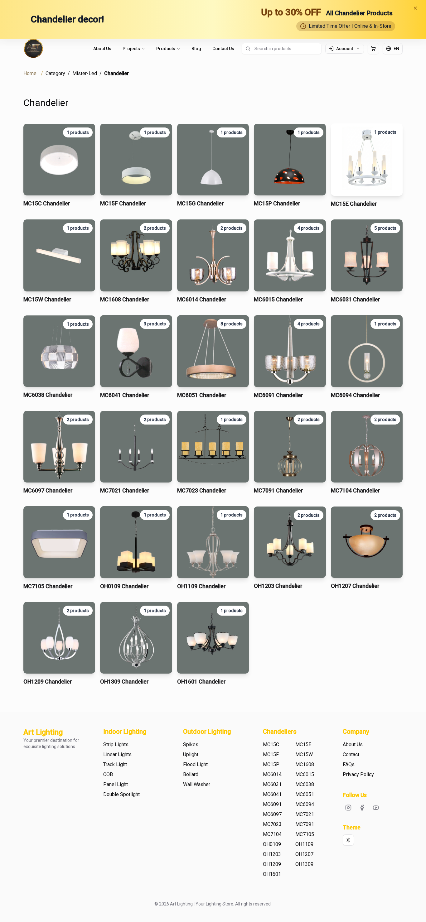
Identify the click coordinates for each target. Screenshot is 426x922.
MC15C (271, 744)
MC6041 (272, 794)
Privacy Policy (358, 774)
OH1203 (272, 854)
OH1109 (304, 844)
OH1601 (272, 874)
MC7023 (272, 824)
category (55, 73)
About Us (102, 48)
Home (29, 73)
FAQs (349, 764)
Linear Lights (117, 754)
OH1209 (272, 864)
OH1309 (304, 864)
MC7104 (272, 834)
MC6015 (304, 774)
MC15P (271, 764)
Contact (351, 754)
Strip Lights (115, 744)
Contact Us (223, 48)
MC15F (271, 754)
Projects (131, 48)
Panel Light (115, 784)
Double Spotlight (121, 794)
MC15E (303, 744)
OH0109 (272, 844)
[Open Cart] (373, 48)
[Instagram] (348, 807)
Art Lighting (43, 732)
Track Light (115, 764)
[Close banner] (415, 8)
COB (108, 774)
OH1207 (304, 854)
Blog (196, 48)
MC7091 (304, 824)
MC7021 (304, 814)
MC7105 (304, 834)
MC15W (304, 754)
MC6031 (272, 784)
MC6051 (304, 794)
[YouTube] (375, 807)
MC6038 (304, 784)
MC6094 (304, 804)
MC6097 (272, 814)
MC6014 (272, 774)
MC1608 (304, 764)
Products (165, 48)
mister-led (84, 73)
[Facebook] (362, 807)
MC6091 (272, 804)
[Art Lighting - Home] (33, 49)
